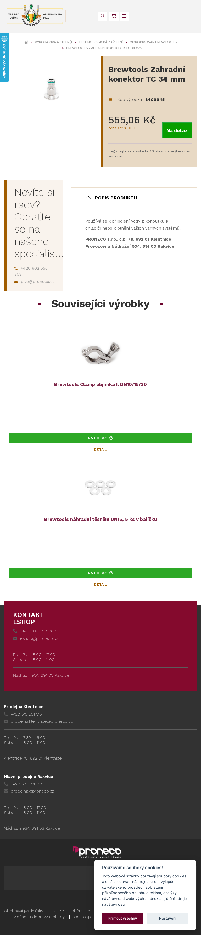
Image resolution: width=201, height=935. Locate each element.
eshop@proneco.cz (39, 638)
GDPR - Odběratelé (71, 910)
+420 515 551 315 (26, 714)
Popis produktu (116, 198)
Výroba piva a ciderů (53, 42)
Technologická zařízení (101, 42)
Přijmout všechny (122, 918)
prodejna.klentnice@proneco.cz (42, 721)
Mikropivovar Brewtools (153, 42)
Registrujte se (120, 151)
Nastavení (167, 918)
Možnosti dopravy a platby (39, 916)
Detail (100, 449)
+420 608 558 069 (38, 631)
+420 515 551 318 (26, 784)
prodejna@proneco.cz (32, 791)
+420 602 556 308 (31, 271)
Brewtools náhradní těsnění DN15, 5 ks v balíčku (100, 519)
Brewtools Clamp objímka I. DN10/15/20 (100, 384)
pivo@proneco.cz (38, 281)
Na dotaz (177, 130)
